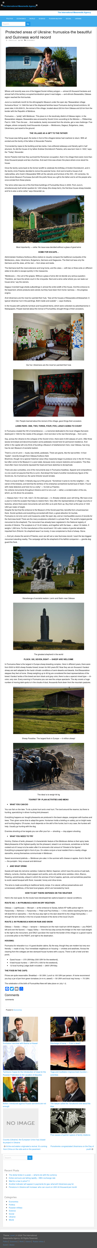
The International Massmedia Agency (19, 6)
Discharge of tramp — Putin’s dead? (65, 1043)
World (32, 19)
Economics (21, 19)
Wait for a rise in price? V (19, 1181)
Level (12, 1235)
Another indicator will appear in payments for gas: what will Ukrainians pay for (41, 1184)
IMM (21, 40)
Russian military (55, 19)
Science (42, 19)
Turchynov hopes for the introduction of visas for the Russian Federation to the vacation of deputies (24, 1073)
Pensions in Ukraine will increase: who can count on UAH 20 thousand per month (43, 1187)
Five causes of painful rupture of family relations (70, 1135)
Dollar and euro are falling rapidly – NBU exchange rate (32, 1178)
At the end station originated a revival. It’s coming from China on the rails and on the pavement (25, 1147)
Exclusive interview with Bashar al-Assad (20, 1043)
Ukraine (78, 19)
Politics (9, 19)
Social (68, 19)
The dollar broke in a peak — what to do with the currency (33, 1174)
